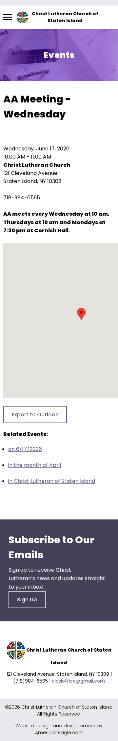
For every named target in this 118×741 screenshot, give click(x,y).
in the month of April (34, 465)
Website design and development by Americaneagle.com (59, 729)
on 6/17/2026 (25, 449)
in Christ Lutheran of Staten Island (51, 481)
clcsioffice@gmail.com (78, 681)
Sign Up (27, 599)
